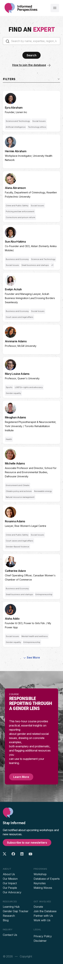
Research (9, 915)
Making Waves (43, 887)
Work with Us (42, 920)
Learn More (21, 777)
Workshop (40, 874)
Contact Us (10, 935)
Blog (6, 920)
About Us (9, 874)
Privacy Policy (43, 936)
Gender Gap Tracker (15, 911)
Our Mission (10, 878)
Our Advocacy (12, 892)
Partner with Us (43, 915)
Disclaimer (40, 940)
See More (33, 657)
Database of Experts (47, 878)
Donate (38, 906)
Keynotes (40, 883)
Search (31, 55)
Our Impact (10, 883)
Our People (10, 887)
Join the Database (45, 911)
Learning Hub (11, 906)
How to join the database (29, 65)
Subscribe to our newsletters (27, 842)
